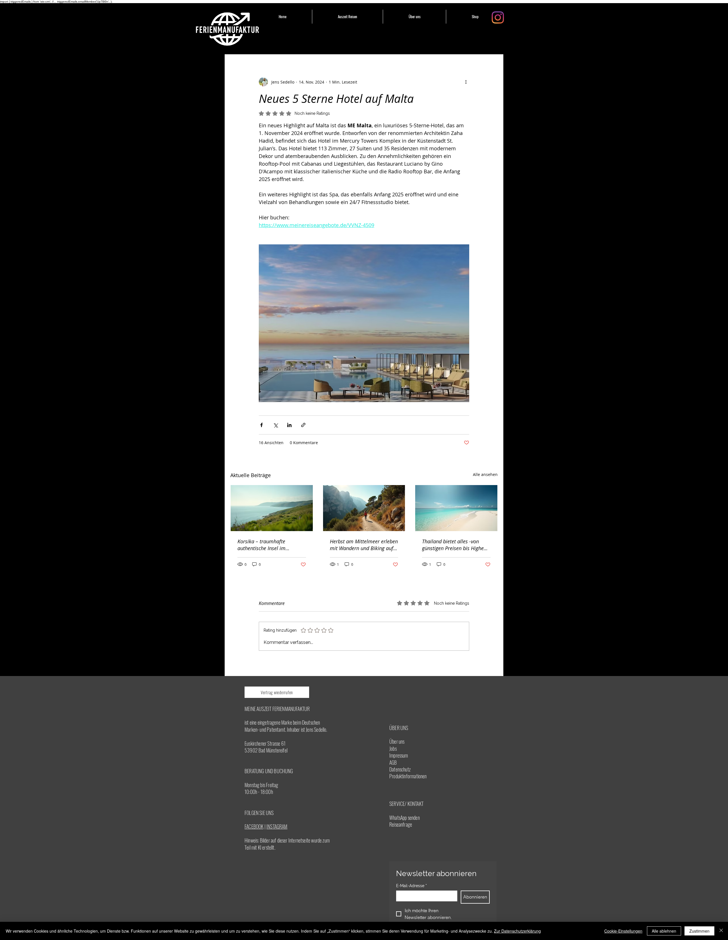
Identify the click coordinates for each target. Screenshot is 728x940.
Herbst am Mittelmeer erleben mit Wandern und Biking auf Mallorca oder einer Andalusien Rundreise (364, 545)
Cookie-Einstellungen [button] (623, 931)
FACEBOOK (254, 826)
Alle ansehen (485, 474)
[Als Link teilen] (303, 425)
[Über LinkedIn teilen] (289, 425)
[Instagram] (498, 17)
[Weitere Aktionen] (465, 81)
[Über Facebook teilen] (261, 425)
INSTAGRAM (277, 826)
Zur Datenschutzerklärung (517, 931)
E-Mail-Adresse (411, 885)
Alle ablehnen (664, 931)
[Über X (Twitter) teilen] (275, 425)
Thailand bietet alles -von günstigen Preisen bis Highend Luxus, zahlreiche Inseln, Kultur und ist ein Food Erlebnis (455, 545)
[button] (347, 17)
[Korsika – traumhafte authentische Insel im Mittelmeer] (272, 508)
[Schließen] (721, 930)
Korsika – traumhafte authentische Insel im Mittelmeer (261, 545)
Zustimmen (699, 931)
